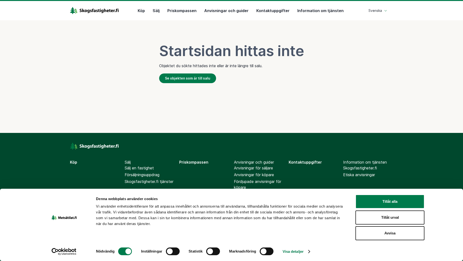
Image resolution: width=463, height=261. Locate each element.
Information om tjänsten (320, 10)
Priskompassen (182, 10)
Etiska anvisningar (359, 174)
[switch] (173, 251)
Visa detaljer (293, 251)
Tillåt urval (390, 217)
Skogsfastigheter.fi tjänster (149, 181)
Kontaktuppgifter (273, 10)
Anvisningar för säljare (253, 168)
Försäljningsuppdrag (142, 174)
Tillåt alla (389, 201)
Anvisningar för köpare (254, 174)
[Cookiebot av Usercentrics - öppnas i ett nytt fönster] (64, 251)
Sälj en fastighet (139, 168)
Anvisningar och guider (226, 10)
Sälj (156, 10)
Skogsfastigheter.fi (360, 168)
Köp (141, 10)
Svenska (375, 10)
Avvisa (389, 233)
